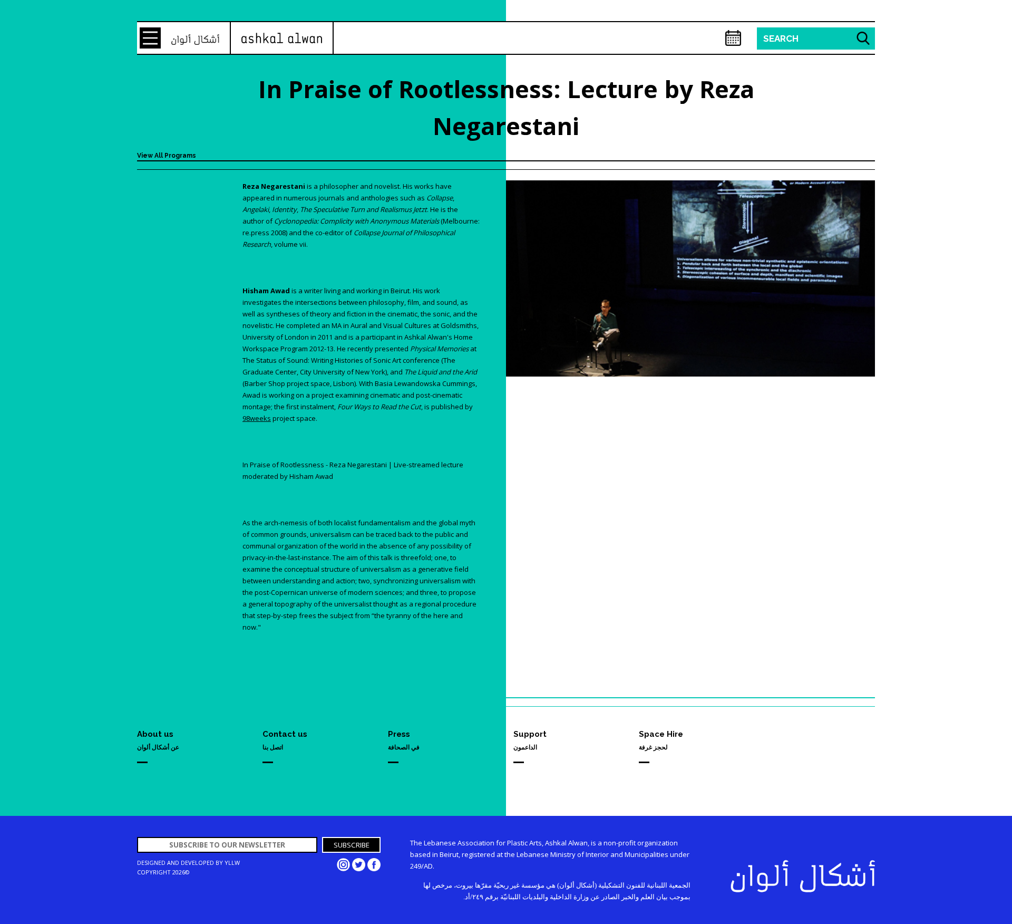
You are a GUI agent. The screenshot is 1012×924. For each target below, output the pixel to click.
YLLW (232, 863)
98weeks (256, 418)
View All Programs (166, 155)
